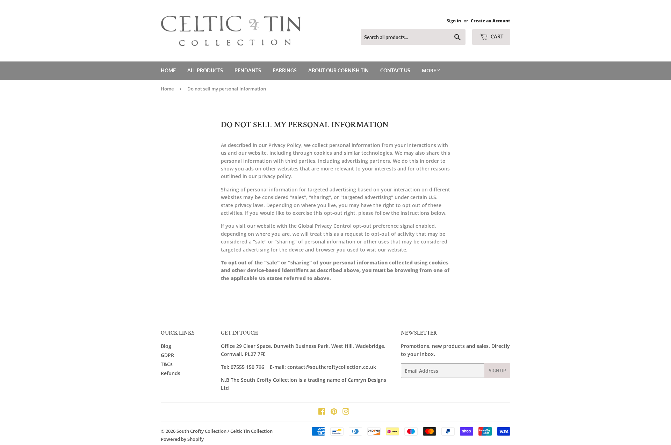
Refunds (170, 373)
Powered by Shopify (182, 439)
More (429, 70)
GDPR (167, 355)
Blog (166, 346)
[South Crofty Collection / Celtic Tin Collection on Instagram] (345, 412)
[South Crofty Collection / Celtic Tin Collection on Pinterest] (334, 412)
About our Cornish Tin (338, 70)
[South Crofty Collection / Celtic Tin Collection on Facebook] (321, 412)
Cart (496, 36)
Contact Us (395, 70)
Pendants (248, 70)
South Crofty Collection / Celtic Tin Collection (224, 431)
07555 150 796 (247, 367)
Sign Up (497, 370)
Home (168, 70)
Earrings (285, 70)
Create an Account (490, 20)
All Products (205, 70)
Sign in (454, 20)
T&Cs (167, 364)
